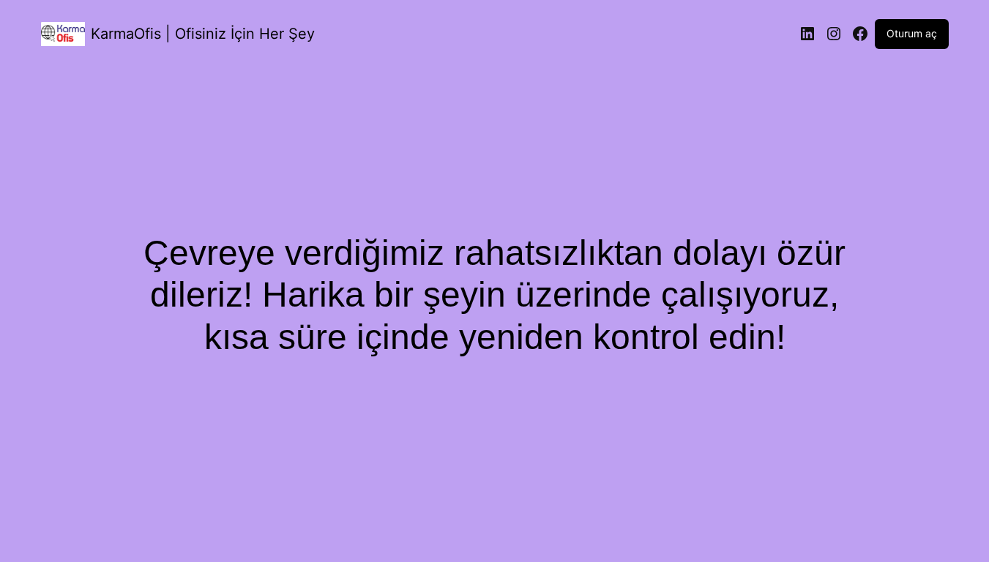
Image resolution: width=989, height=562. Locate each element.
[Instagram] (834, 33)
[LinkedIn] (807, 33)
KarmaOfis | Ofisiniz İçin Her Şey (203, 33)
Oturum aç (912, 33)
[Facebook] (860, 33)
